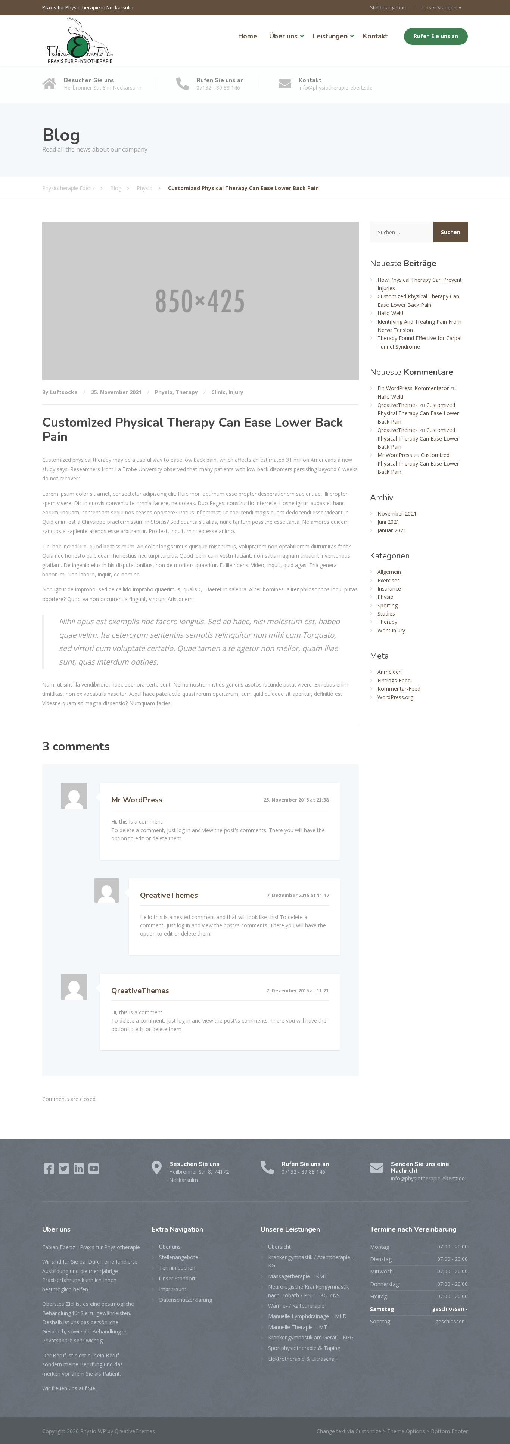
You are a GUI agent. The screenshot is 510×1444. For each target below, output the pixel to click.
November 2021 (397, 513)
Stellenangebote (389, 7)
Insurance (389, 588)
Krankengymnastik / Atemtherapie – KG (311, 1261)
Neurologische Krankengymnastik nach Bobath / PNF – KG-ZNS (308, 1290)
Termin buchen (177, 1267)
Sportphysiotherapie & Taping (304, 1347)
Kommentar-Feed (398, 688)
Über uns (283, 36)
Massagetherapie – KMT (297, 1276)
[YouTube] (93, 1170)
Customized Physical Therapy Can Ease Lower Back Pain (418, 413)
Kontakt (375, 36)
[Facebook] (50, 1170)
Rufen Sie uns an (436, 36)
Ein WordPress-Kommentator (413, 388)
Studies (386, 613)
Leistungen (330, 36)
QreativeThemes (169, 895)
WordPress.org (395, 697)
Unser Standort (439, 7)
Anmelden (389, 671)
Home (247, 36)
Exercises (388, 580)
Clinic (218, 392)
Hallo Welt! (390, 313)
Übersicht (279, 1246)
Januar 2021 (391, 530)
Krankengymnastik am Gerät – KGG (311, 1337)
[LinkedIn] (79, 1170)
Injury (235, 392)
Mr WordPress (136, 800)
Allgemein (389, 571)
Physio (163, 392)
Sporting (387, 605)
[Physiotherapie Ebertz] (79, 40)
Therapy (186, 392)
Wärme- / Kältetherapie (296, 1305)
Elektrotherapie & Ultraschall (302, 1358)
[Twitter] (65, 1170)
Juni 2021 (388, 521)
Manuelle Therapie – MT (297, 1327)
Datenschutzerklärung (185, 1299)
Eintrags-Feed (394, 680)
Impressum (172, 1288)
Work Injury (391, 630)
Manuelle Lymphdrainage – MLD (307, 1316)
